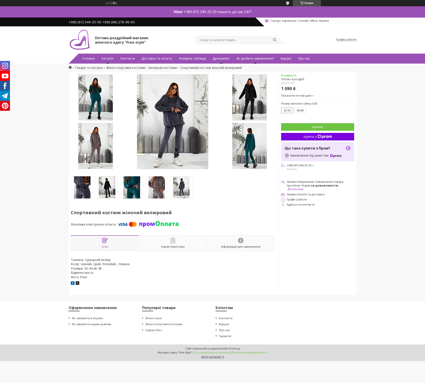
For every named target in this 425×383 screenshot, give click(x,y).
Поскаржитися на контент (212, 352)
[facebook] (73, 284)
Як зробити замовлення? (255, 58)
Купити (317, 127)
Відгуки (285, 58)
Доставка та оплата (156, 58)
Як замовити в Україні (87, 318)
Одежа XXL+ (153, 330)
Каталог (107, 58)
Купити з (310, 136)
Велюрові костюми (163, 68)
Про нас (304, 58)
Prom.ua (234, 348)
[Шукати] (274, 40)
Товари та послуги (89, 68)
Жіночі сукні (153, 318)
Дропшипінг (221, 58)
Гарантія (225, 336)
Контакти (127, 58)
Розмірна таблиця (192, 58)
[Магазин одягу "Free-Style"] (80, 40)
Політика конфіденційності (249, 352)
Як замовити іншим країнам (91, 324)
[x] (77, 284)
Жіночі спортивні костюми (125, 68)
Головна (88, 58)
